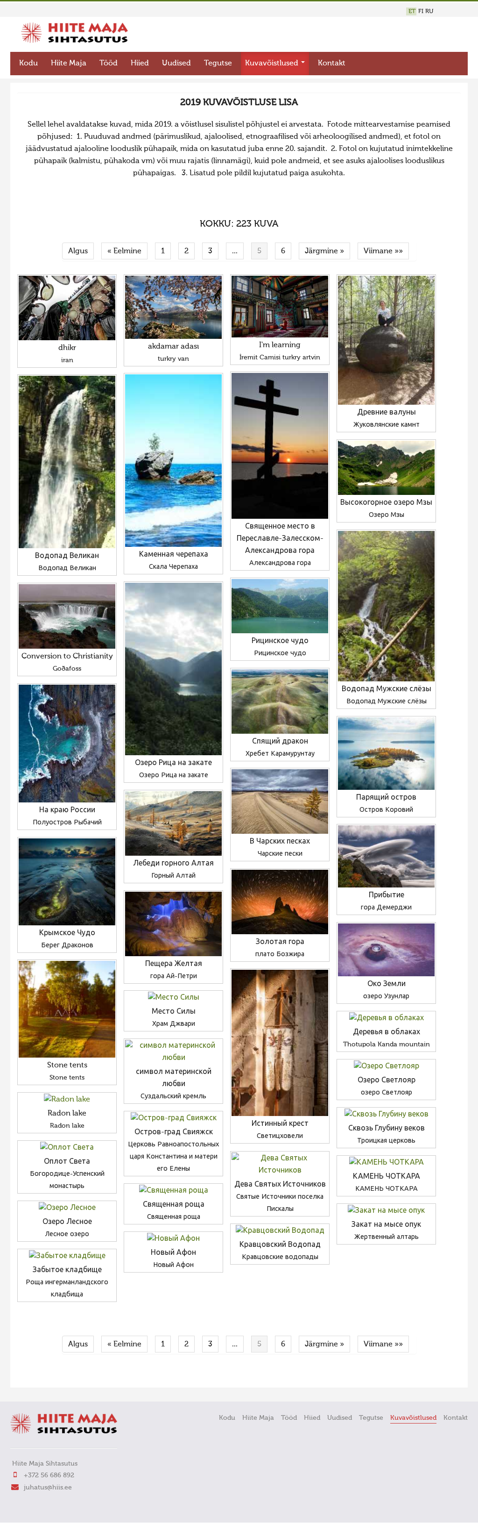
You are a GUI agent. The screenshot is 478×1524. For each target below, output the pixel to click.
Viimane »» (383, 251)
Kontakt (331, 63)
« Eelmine (124, 251)
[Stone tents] (67, 1009)
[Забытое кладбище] (67, 1256)
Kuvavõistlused (272, 63)
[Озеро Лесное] (67, 1208)
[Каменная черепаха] (173, 460)
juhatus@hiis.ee (48, 1487)
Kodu (28, 63)
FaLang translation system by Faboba (50, 1374)
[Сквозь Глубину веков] (386, 1115)
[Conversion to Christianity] (67, 616)
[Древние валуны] (386, 340)
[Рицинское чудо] (280, 606)
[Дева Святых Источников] (280, 1165)
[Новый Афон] (173, 1239)
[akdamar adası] (173, 307)
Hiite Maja (68, 63)
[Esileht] (74, 41)
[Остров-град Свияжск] (173, 1118)
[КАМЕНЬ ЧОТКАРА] (386, 1163)
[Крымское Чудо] (67, 881)
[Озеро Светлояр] (386, 1066)
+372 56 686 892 (49, 1475)
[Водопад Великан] (67, 462)
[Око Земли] (386, 950)
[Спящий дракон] (280, 701)
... (235, 251)
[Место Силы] (173, 998)
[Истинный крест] (280, 1043)
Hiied (140, 63)
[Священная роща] (173, 1191)
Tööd (108, 63)
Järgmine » (324, 251)
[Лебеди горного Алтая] (173, 823)
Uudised (176, 63)
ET (411, 11)
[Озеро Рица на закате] (173, 669)
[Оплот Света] (67, 1148)
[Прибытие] (386, 856)
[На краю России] (67, 743)
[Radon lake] (67, 1100)
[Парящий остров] (386, 753)
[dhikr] (67, 308)
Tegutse (218, 63)
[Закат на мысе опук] (386, 1211)
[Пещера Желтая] (173, 924)
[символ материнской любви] (173, 1052)
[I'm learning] (280, 306)
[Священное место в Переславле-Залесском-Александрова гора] (280, 446)
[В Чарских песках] (280, 801)
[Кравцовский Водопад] (280, 1231)
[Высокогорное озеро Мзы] (386, 468)
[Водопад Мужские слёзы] (386, 606)
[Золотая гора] (280, 902)
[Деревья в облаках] (386, 1018)
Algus (78, 251)
